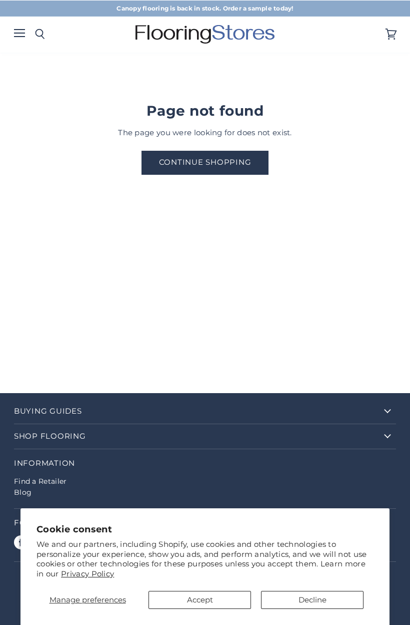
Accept (200, 599)
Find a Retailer (40, 481)
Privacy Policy (87, 573)
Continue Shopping (205, 162)
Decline (312, 599)
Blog (23, 492)
